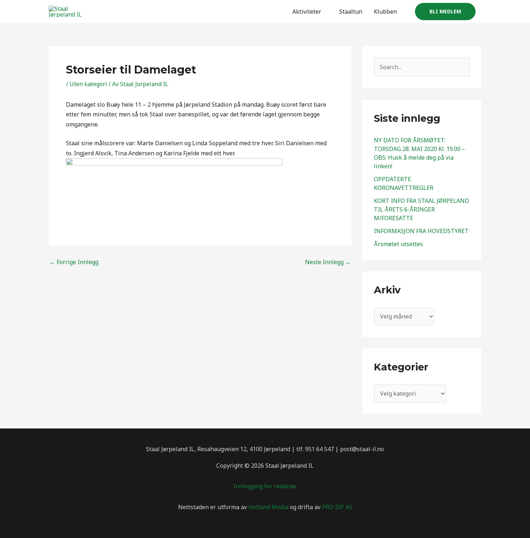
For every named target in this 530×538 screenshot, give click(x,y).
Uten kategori (88, 84)
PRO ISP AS (337, 507)
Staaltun (350, 11)
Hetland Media (268, 507)
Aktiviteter (306, 11)
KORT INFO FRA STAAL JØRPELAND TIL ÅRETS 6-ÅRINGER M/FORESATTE (421, 209)
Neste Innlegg (328, 262)
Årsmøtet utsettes (398, 244)
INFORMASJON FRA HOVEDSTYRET (421, 231)
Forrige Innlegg (73, 262)
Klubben (385, 11)
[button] (445, 11)
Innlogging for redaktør (265, 486)
